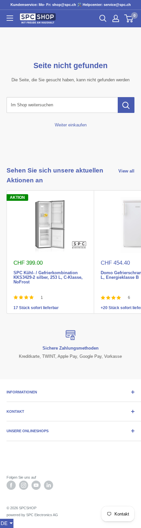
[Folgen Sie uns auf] (11, 485)
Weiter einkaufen (71, 124)
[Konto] (115, 18)
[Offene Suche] (103, 18)
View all (126, 171)
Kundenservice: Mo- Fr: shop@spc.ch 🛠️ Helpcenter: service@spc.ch (70, 5)
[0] (129, 18)
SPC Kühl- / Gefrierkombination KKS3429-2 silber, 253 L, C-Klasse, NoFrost (48, 272)
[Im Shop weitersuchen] (126, 105)
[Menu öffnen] (10, 18)
